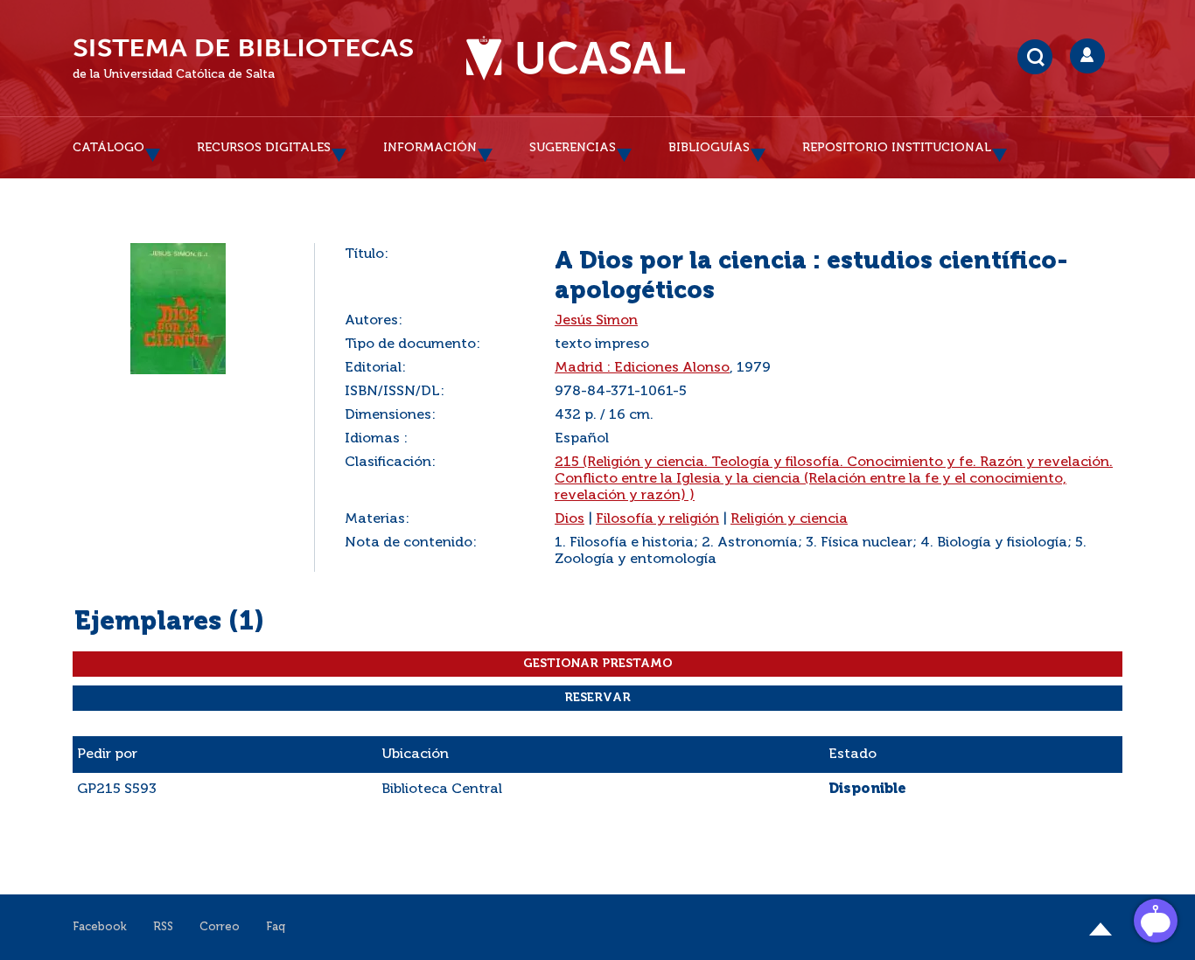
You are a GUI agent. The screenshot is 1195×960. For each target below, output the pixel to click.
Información (430, 148)
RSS (163, 927)
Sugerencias (572, 148)
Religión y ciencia (789, 519)
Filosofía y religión (657, 519)
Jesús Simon (596, 321)
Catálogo (108, 148)
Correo (219, 927)
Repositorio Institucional (896, 148)
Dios (569, 519)
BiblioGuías (709, 148)
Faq (275, 927)
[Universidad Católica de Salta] (575, 59)
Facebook (100, 927)
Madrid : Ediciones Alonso (642, 368)
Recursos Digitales (264, 148)
